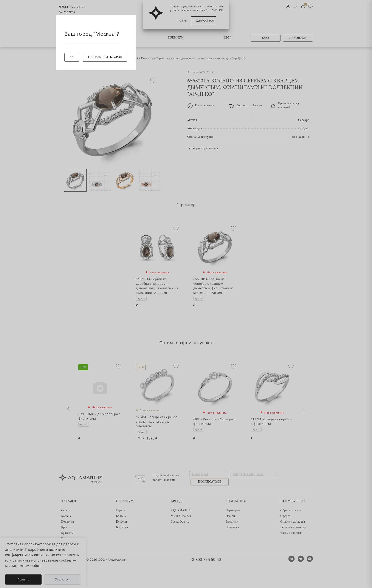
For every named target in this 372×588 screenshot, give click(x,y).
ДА (72, 57)
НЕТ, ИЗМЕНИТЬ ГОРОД (105, 57)
